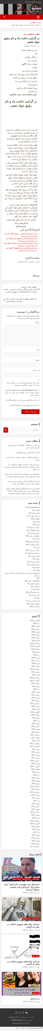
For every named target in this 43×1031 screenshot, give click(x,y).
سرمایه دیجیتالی (34, 553)
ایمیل (37, 360)
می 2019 (36, 801)
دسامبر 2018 (35, 812)
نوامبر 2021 (35, 738)
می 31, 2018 (35, 46)
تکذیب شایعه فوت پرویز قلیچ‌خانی (27, 452)
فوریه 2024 (36, 663)
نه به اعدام (35, 998)
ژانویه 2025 (35, 635)
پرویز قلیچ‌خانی (34, 530)
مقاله (38, 589)
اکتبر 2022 (36, 709)
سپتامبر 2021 (35, 743)
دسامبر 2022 (35, 703)
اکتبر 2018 (36, 818)
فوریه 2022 (36, 729)
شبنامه (36, 8)
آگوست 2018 (35, 824)
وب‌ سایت (36, 370)
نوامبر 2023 (35, 672)
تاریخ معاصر (35, 533)
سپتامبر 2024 (35, 643)
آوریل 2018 (36, 835)
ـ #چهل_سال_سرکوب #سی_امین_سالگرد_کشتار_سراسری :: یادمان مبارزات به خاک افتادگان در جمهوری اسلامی (20, 289)
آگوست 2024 (35, 646)
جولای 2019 (35, 795)
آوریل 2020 (36, 778)
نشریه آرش (36, 595)
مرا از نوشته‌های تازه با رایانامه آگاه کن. (24, 405)
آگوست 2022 (35, 712)
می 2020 (36, 775)
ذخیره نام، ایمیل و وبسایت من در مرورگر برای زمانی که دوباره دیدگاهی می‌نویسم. (23, 384)
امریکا (37, 522)
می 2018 (36, 832)
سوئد (38, 559)
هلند (38, 598)
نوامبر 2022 (35, 706)
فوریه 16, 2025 (34, 967)
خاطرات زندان (34, 536)
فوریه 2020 (36, 781)
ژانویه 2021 (35, 758)
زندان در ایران (35, 550)
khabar (26, 46)
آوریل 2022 (36, 723)
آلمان (38, 510)
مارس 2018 (35, 838)
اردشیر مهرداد (34, 516)
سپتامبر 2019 (35, 792)
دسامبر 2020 (35, 761)
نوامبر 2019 (35, 789)
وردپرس (15, 1023)
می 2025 (36, 623)
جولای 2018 (35, 826)
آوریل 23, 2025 (34, 893)
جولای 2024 (35, 649)
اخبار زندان (36, 513)
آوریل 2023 (36, 692)
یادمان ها (36, 607)
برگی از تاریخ (35, 527)
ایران (38, 524)
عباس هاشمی (34, 565)
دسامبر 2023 (35, 669)
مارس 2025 (35, 629)
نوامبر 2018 (35, 815)
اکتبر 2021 (36, 741)
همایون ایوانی (35, 604)
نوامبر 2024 (35, 638)
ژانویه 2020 (35, 784)
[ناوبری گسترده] (38, 17)
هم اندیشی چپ (34, 601)
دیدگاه (37, 322)
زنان (38, 547)
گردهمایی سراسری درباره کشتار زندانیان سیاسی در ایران (22, 574)
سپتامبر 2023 (35, 678)
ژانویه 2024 (35, 666)
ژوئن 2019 (36, 798)
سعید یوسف (35, 556)
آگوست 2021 (35, 746)
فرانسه (37, 567)
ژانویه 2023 (35, 701)
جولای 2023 (35, 683)
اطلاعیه (37, 34)
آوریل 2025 (36, 626)
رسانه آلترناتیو (34, 542)
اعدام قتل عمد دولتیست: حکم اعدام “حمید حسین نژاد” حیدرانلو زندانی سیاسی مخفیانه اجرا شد (22, 887)
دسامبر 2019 (35, 786)
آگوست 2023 (35, 681)
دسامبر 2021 (35, 735)
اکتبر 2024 (36, 640)
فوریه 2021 (36, 755)
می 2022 (36, 721)
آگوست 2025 (35, 620)
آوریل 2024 (36, 658)
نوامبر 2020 (35, 764)
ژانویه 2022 (35, 732)
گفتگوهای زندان (29, 34)
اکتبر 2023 (36, 675)
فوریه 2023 (36, 698)
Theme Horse (17, 1020)
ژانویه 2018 (35, 844)
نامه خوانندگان (34, 592)
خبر (38, 539)
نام (38, 350)
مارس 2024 (35, 661)
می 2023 (36, 689)
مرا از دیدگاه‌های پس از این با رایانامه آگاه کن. (21, 400)
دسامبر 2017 (35, 846)
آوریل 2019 (36, 804)
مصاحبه (37, 586)
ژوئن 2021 (36, 749)
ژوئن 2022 (36, 718)
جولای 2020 (35, 769)
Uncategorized (34, 507)
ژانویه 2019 (35, 809)
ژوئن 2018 (36, 829)
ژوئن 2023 (36, 686)
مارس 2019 (35, 806)
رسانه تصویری (34, 544)
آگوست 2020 (35, 766)
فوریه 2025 (36, 632)
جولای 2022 (35, 715)
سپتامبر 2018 (35, 821)
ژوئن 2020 (36, 772)
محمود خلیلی (35, 584)
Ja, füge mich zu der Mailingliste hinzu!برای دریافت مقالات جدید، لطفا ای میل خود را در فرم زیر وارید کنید (22, 392)
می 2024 (36, 655)
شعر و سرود (35, 562)
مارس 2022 (35, 726)
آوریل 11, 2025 (34, 930)
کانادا (38, 570)
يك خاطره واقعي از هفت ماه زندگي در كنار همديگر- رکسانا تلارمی (21, 300)
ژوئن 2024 (36, 652)
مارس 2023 (35, 695)
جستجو (5, 430)
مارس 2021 (35, 752)
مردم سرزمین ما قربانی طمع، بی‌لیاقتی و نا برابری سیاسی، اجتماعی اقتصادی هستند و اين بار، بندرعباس (21, 466)
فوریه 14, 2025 (34, 1002)
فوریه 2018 (36, 841)
